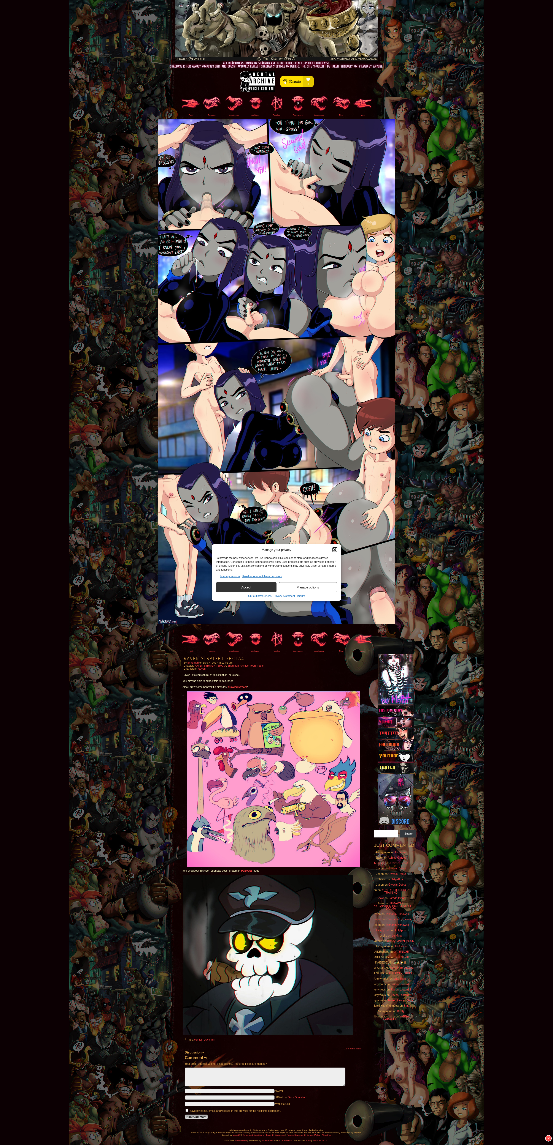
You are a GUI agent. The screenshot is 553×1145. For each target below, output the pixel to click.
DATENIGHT (402, 951)
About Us (326, 1135)
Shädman (193, 662)
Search (408, 833)
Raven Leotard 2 (401, 984)
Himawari (401, 852)
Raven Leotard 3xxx (400, 1000)
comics (198, 1039)
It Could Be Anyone (401, 968)
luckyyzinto (383, 930)
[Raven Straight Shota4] (276, 623)
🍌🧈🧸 (401, 962)
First (191, 115)
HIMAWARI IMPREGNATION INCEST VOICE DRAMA (391, 906)
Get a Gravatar (296, 1097)
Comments (298, 108)
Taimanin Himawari (397, 914)
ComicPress (285, 1140)
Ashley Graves (397, 857)
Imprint (301, 596)
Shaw (380, 898)
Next (341, 115)
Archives (255, 115)
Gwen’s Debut (399, 863)
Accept (246, 587)
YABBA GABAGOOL (396, 1018)
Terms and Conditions (253, 1135)
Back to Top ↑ (320, 1140)
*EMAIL (290, 1097)
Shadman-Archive (238, 665)
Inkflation (401, 946)
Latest (362, 115)
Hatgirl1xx (397, 879)
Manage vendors (230, 576)
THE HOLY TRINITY (401, 973)
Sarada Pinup (396, 898)
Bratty (407, 1005)
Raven (202, 668)
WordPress (268, 1140)
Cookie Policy (313, 1135)
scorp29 (237, 1135)
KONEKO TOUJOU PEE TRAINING (397, 891)
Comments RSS (352, 1048)
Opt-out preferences (260, 596)
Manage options (308, 587)
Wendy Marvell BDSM (401, 941)
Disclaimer (280, 1135)
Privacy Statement (284, 596)
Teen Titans (257, 665)
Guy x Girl (209, 1039)
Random (276, 115)
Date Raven (400, 978)
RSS (308, 1140)
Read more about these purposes (262, 576)
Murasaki (380, 863)
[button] (335, 549)
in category (234, 115)
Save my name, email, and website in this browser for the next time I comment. (235, 1110)
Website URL (283, 1104)
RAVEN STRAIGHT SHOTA (210, 665)
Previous (212, 115)
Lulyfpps (400, 930)
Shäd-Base (276, 30)
